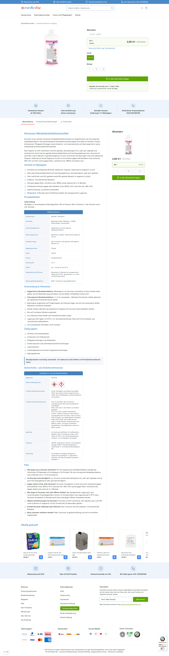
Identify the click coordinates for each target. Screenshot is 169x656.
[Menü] (166, 637)
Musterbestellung (27, 595)
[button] (146, 8)
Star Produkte (26, 608)
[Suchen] (112, 8)
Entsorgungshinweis (29, 591)
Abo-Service (26, 616)
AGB (62, 591)
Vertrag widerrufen (69, 608)
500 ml (90, 58)
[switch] (163, 648)
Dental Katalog (66, 617)
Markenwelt (25, 612)
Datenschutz (65, 595)
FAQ (22, 603)
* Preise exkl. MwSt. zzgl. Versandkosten (101, 48)
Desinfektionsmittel (27, 23)
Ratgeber (24, 599)
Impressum (64, 599)
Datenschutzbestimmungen (130, 604)
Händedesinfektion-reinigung (46, 23)
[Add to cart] (41, 557)
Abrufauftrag (26, 620)
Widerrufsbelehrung (68, 613)
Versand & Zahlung (67, 603)
